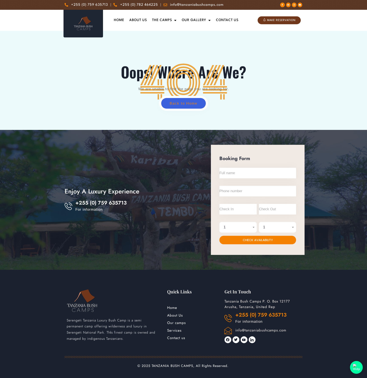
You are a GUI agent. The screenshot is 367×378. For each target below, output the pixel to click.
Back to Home (183, 103)
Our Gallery (194, 20)
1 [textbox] (225, 227)
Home (119, 20)
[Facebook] (227, 339)
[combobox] (238, 227)
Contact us (227, 20)
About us (138, 20)
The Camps (162, 20)
